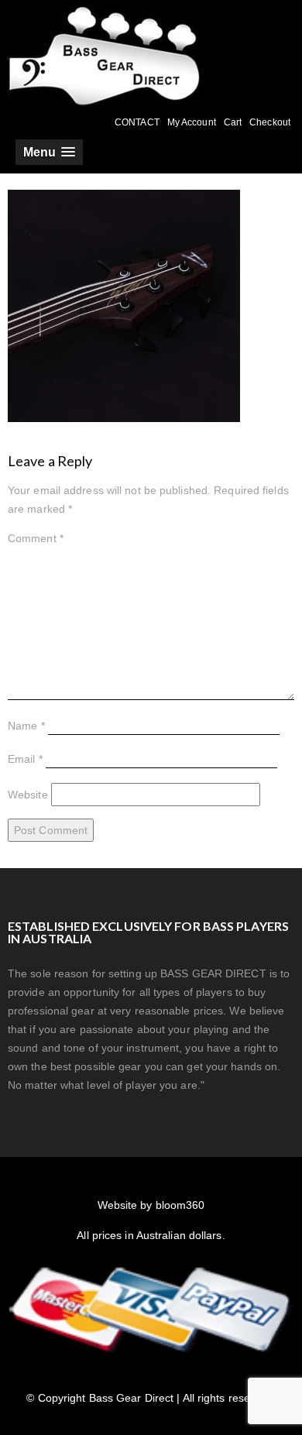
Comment (35, 538)
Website (28, 794)
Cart (233, 122)
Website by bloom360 (151, 1205)
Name (26, 725)
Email (25, 759)
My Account (191, 122)
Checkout (269, 122)
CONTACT (137, 122)
